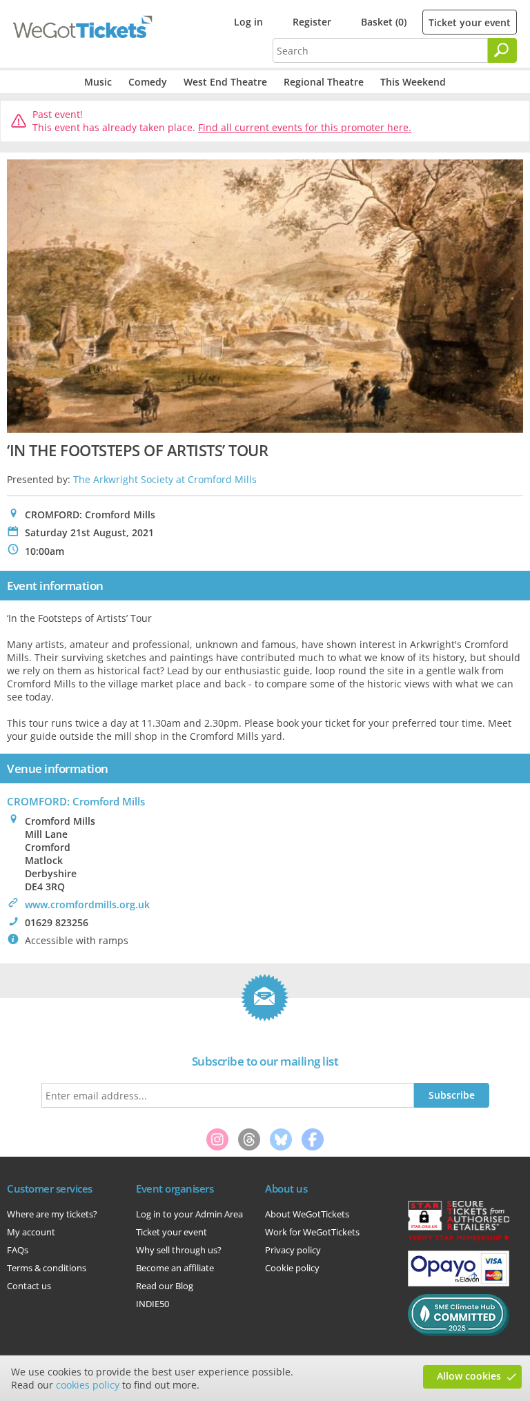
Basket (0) (383, 21)
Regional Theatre (324, 81)
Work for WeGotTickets (312, 1232)
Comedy (147, 81)
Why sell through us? (179, 1250)
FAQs (17, 1250)
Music (98, 81)
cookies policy (87, 1384)
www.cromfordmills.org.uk (87, 904)
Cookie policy (292, 1268)
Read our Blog (164, 1286)
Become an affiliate (175, 1268)
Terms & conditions (46, 1268)
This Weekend (413, 81)
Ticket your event (470, 22)
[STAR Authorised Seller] (458, 1239)
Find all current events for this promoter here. (304, 127)
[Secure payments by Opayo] (458, 1283)
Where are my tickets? (52, 1214)
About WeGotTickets (307, 1214)
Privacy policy (293, 1250)
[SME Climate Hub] (458, 1332)
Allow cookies (469, 1375)
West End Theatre (225, 81)
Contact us (29, 1286)
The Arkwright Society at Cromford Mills (165, 479)
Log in (248, 21)
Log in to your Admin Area (189, 1214)
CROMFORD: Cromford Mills (76, 801)
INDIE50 (152, 1303)
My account (31, 1232)
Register (312, 21)
